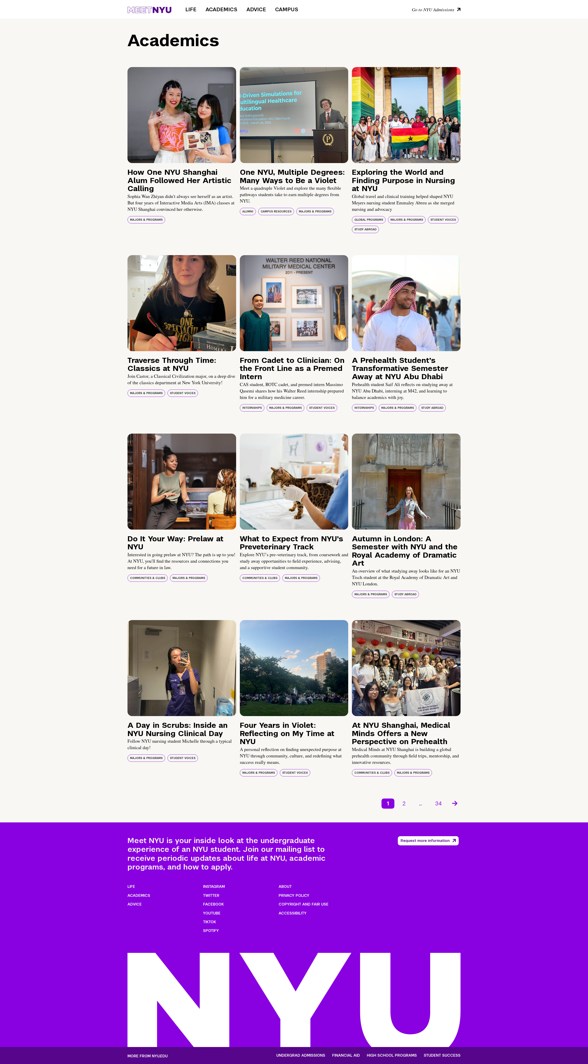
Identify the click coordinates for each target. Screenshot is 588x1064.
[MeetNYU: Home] (149, 9)
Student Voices (443, 220)
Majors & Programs (146, 220)
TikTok (209, 922)
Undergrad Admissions (300, 1055)
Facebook (213, 904)
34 (438, 803)
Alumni (247, 211)
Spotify (211, 930)
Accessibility (293, 913)
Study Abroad (365, 229)
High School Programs (392, 1055)
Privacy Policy (294, 895)
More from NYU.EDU (147, 1056)
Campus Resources (276, 211)
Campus (286, 9)
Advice (256, 9)
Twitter (211, 895)
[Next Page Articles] (455, 803)
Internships (252, 408)
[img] (181, 115)
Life (190, 9)
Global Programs (368, 220)
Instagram (214, 886)
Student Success (442, 1055)
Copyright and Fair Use (303, 904)
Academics (221, 9)
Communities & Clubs (147, 578)
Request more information (425, 840)
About (285, 886)
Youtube (211, 913)
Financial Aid (346, 1055)
